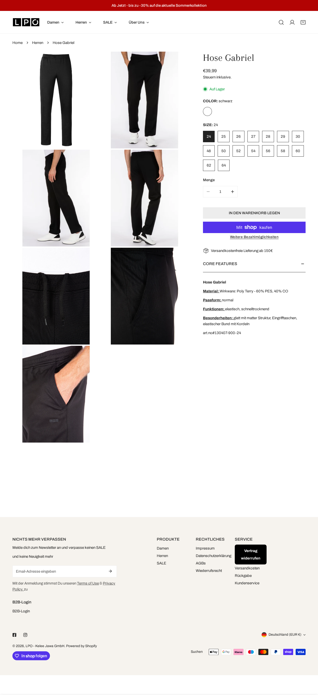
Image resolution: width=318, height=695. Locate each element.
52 (238, 151)
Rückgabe (243, 576)
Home (17, 43)
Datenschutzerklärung (213, 556)
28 (268, 137)
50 (223, 151)
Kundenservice (247, 583)
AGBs (201, 563)
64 (224, 165)
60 (298, 151)
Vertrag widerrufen (250, 554)
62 (209, 165)
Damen (163, 548)
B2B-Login (21, 611)
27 (253, 137)
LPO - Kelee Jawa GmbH (45, 646)
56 (268, 151)
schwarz (207, 111)
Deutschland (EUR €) (285, 634)
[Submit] (110, 571)
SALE (161, 563)
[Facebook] (14, 635)
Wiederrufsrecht (209, 571)
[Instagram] (25, 635)
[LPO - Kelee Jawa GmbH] (26, 22)
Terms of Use (88, 583)
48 (209, 151)
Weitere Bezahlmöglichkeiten (254, 237)
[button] (303, 22)
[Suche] (281, 22)
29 (283, 137)
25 (223, 137)
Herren (37, 43)
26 (238, 137)
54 (253, 151)
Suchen (197, 652)
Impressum (205, 548)
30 (298, 137)
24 (209, 137)
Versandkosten (247, 568)
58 (283, 151)
